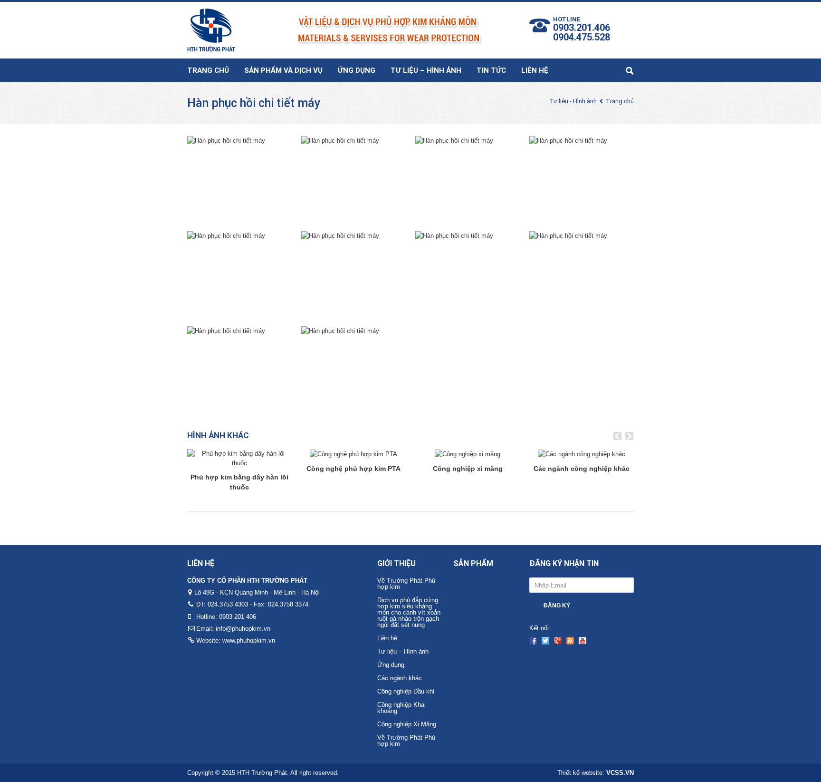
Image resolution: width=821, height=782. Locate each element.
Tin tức (491, 70)
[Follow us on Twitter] (545, 641)
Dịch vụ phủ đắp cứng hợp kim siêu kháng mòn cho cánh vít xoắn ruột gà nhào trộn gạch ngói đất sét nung (408, 612)
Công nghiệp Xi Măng (406, 724)
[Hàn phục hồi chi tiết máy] (226, 178)
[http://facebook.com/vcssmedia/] (533, 641)
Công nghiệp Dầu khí (406, 691)
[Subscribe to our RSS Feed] (570, 641)
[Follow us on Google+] (558, 641)
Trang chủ (208, 70)
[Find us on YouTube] (582, 641)
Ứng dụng (356, 70)
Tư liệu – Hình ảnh (426, 70)
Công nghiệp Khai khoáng (401, 707)
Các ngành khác (399, 678)
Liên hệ (534, 70)
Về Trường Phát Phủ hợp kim (406, 583)
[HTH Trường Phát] (335, 28)
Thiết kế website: (595, 772)
